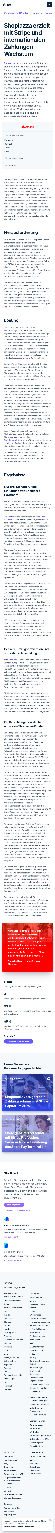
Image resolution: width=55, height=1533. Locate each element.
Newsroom (34, 1463)
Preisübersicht (11, 1237)
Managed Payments (13, 1357)
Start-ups (34, 1301)
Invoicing (8, 1346)
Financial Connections (13, 1339)
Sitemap (8, 1491)
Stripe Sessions (11, 1470)
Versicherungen (36, 1367)
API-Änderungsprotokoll (40, 1435)
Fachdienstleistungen (14, 440)
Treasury (8, 1389)
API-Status (34, 1432)
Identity (7, 1343)
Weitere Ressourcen (13, 1498)
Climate (7, 1322)
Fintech (33, 1354)
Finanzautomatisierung (40, 1322)
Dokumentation (36, 1425)
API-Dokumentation (13, 1260)
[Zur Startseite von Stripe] (7, 1283)
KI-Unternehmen (37, 1346)
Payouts (7, 1368)
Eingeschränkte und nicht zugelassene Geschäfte (13, 1480)
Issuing (7, 1350)
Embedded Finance (38, 1318)
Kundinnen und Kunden (16, 13)
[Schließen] (50, 1521)
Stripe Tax (23, 696)
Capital (7, 1314)
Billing (6, 1311)
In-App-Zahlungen (37, 1329)
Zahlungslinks (10, 1361)
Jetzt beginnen (13, 1204)
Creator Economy (37, 1350)
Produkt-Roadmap (38, 1456)
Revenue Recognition (13, 1375)
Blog (6, 1463)
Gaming (33, 1357)
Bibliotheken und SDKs (39, 1439)
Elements (8, 1336)
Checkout (8, 1318)
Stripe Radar (13, 659)
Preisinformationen (12, 1300)
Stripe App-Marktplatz (39, 1404)
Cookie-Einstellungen (13, 1494)
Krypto (7, 1329)
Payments (8, 1364)
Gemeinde (8, 1467)
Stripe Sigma (9, 1378)
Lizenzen (8, 1487)
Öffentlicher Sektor (38, 1388)
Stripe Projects (36, 1442)
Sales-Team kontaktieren (17, 1041)
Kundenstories (10, 1460)
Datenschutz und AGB (13, 1474)
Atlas (6, 1304)
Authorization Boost (13, 1307)
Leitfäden (8, 1456)
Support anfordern (12, 1508)
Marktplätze (35, 1332)
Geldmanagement (38, 1336)
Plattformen (35, 1339)
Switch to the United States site (19, 1526)
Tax (5, 1382)
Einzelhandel (35, 1391)
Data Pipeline (10, 1332)
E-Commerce (35, 1314)
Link (6, 1354)
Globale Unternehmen (39, 1325)
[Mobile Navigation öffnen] (49, 4)
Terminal (8, 1386)
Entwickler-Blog (36, 1446)
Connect (8, 1325)
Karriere (33, 1460)
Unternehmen (36, 1297)
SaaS (32, 1343)
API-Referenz (35, 1428)
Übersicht (38, 13)
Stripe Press (35, 1467)
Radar (6, 1371)
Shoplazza (9, 63)
